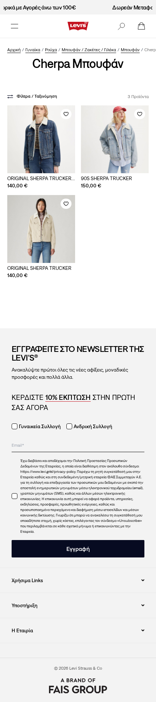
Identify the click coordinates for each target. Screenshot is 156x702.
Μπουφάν (130, 49)
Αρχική (14, 49)
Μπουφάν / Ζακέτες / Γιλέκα (89, 49)
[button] (121, 26)
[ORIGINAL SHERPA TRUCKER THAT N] (41, 139)
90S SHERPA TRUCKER (106, 178)
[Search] (121, 26)
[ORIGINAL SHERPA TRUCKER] (41, 229)
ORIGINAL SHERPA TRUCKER (39, 268)
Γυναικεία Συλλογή (40, 426)
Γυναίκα (32, 49)
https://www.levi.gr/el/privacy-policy (47, 472)
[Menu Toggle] (14, 26)
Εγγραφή (78, 548)
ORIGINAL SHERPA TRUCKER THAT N (39, 178)
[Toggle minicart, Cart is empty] (141, 26)
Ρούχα (51, 49)
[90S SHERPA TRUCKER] (115, 139)
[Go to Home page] (78, 26)
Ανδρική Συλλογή (93, 426)
